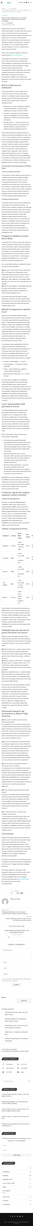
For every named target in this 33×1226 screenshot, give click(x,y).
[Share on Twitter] (18, 893)
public (17, 1187)
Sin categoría (12, 8)
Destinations (17, 1172)
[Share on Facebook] (16, 893)
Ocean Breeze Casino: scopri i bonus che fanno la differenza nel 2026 (15, 1110)
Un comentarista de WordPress (10, 1051)
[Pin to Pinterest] (20, 893)
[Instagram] (22, 2)
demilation (10, 23)
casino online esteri (16, 55)
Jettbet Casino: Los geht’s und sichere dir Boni (15, 1117)
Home (3, 8)
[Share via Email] (22, 893)
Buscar (4, 997)
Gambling (17, 1175)
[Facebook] (10, 1216)
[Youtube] (26, 2)
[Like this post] (13, 893)
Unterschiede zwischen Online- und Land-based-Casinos (15, 1095)
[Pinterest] (24, 2)
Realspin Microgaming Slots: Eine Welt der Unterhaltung (16, 1124)
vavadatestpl (17, 1204)
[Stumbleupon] (28, 2)
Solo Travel (17, 1197)
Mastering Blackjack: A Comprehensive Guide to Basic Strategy (15, 1102)
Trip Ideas (17, 1200)
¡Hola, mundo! (25, 1051)
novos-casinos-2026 (17, 1183)
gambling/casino (17, 1179)
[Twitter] (20, 2)
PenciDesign (16, 1223)
